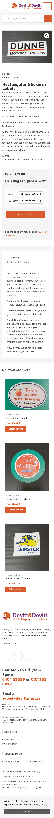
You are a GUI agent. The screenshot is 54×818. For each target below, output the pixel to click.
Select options (16, 428)
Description (13, 257)
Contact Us (8, 739)
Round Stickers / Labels (17, 499)
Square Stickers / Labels (17, 578)
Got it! (27, 811)
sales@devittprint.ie (21, 698)
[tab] (27, 257)
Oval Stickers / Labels (16, 418)
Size (10, 194)
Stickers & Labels (10, 77)
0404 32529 (13, 679)
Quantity (13, 200)
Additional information (18, 262)
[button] (46, 35)
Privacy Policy (40, 804)
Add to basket (25, 214)
